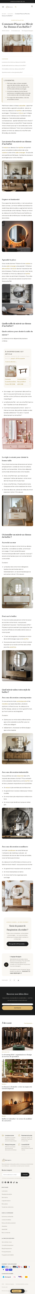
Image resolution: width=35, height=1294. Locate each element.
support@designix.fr (16, 973)
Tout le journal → (28, 1023)
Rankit (25, 1290)
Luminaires (4, 1191)
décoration (6, 268)
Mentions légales (10, 1284)
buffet (19, 110)
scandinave (11, 850)
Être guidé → (16, 1291)
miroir (21, 113)
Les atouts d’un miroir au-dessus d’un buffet (13, 62)
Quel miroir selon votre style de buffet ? (12, 72)
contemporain (21, 701)
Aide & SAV (4, 1229)
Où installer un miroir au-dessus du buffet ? (13, 69)
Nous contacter (6, 1232)
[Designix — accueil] (9, 7)
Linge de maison (6, 1200)
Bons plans (5, 1204)
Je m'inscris (17, 1008)
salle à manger (20, 152)
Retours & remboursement (9, 1223)
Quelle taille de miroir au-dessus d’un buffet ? (14, 65)
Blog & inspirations (7, 1248)
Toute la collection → (11, 361)
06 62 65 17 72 (26, 971)
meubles (5, 704)
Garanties (4, 1226)
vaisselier (22, 105)
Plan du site (4, 1287)
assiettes (12, 647)
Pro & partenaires (6, 1251)
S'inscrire (25, 1174)
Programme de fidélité (8, 1255)
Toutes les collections (8, 1207)
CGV (3, 1284)
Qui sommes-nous (7, 1242)
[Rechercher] (15, 7)
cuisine (4, 152)
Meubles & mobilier (7, 1194)
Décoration (5, 1197)
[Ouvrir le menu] (3, 7)
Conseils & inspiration (7, 1245)
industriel (20, 776)
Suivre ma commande (7, 1216)
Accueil (4, 13)
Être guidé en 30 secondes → (17, 944)
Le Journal (10, 13)
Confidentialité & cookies (22, 1284)
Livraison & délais (6, 1219)
